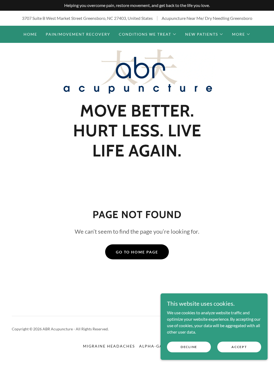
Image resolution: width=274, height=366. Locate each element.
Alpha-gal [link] (152, 346)
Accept (239, 347)
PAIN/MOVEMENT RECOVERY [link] (78, 34)
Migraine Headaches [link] (109, 346)
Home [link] (30, 34)
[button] (148, 34)
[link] (137, 73)
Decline (189, 347)
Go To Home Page (137, 252)
